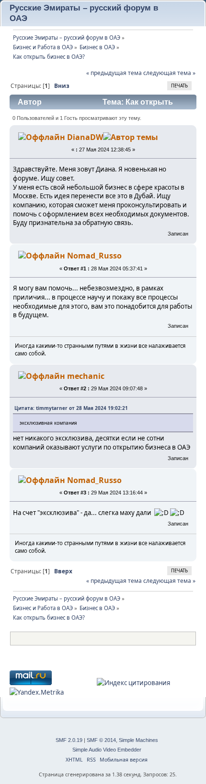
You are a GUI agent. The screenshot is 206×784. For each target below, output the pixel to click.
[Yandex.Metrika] (37, 692)
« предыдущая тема (114, 73)
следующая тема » (169, 73)
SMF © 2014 (101, 740)
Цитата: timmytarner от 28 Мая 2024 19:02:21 (71, 408)
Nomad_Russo (94, 255)
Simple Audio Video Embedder (106, 749)
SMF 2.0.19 (69, 740)
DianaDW (85, 137)
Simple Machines (138, 740)
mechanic (85, 376)
